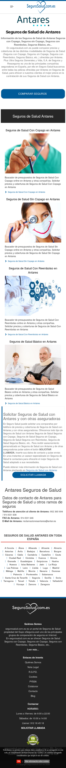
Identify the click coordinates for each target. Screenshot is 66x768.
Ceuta (58, 554)
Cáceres (9, 554)
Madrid (55, 567)
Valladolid (57, 580)
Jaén (41, 564)
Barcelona (45, 551)
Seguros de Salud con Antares (41, 470)
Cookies (33, 676)
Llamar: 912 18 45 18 (33, 723)
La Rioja (53, 564)
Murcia (32, 571)
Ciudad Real (15, 557)
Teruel (21, 580)
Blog (33, 695)
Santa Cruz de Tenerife (16, 577)
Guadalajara (26, 561)
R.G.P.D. (33, 671)
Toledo (32, 580)
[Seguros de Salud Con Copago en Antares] (33, 153)
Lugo (45, 567)
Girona (53, 557)
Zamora (32, 584)
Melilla (20, 571)
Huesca (13, 564)
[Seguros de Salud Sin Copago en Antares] (33, 223)
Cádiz (20, 554)
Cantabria (32, 554)
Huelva (55, 561)
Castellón (46, 554)
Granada (12, 561)
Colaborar (33, 686)
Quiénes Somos (33, 662)
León (25, 567)
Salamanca (47, 574)
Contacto (33, 691)
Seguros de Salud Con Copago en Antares (33, 130)
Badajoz (31, 551)
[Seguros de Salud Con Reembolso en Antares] (33, 296)
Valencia (44, 580)
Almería (58, 547)
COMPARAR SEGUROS (32, 94)
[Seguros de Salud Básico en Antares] (33, 365)
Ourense (56, 571)
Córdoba (29, 557)
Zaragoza (45, 584)
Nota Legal (33, 667)
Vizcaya (20, 584)
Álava (21, 547)
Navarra (43, 571)
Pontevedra (31, 574)
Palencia (17, 574)
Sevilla (48, 577)
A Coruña (9, 547)
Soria (58, 577)
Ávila (20, 551)
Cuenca (42, 557)
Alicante (45, 547)
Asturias (9, 551)
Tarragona (8, 580)
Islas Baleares (28, 564)
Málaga (9, 571)
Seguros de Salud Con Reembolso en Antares (33, 270)
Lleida (35, 567)
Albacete (32, 547)
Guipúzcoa (42, 561)
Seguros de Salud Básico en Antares (33, 341)
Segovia (36, 577)
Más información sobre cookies (37, 761)
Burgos (57, 551)
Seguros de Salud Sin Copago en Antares (33, 199)
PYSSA (33, 681)
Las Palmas (12, 567)
